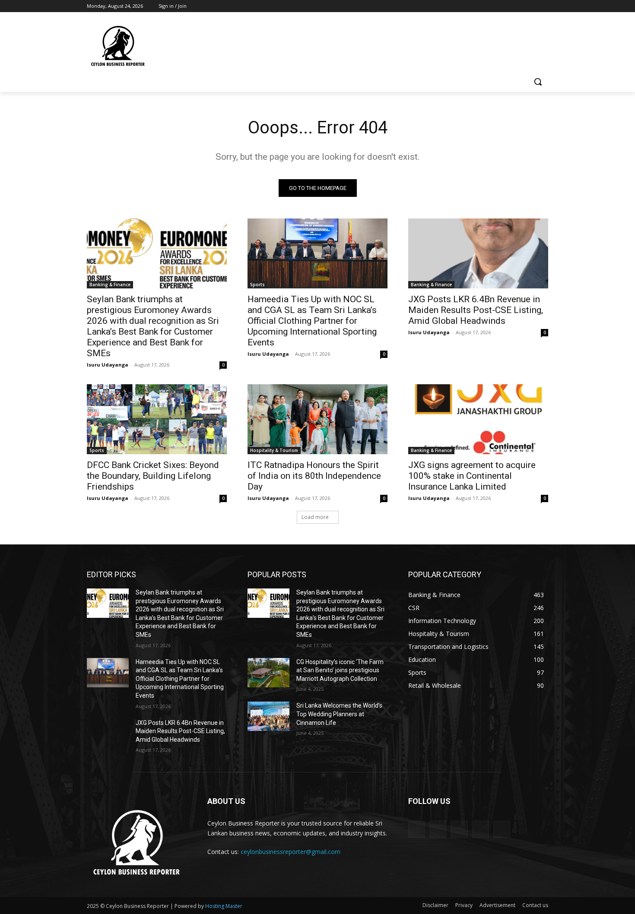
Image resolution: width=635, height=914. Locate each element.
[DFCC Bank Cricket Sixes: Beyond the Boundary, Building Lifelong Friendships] (157, 419)
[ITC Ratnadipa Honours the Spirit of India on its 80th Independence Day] (317, 419)
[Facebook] (495, 6)
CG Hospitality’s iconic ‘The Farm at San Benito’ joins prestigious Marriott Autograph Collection (340, 670)
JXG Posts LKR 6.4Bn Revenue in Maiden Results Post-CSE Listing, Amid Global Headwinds (475, 310)
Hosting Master (223, 906)
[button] (537, 81)
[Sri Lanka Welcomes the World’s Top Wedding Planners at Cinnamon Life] (268, 716)
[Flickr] (459, 829)
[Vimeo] (531, 6)
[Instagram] (507, 6)
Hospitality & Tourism (274, 450)
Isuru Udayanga (107, 364)
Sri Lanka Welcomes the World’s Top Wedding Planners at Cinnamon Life (339, 714)
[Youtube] (543, 6)
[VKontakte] (501, 829)
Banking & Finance (109, 284)
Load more (315, 517)
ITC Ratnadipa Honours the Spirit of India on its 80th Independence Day (314, 476)
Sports (257, 284)
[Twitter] (519, 6)
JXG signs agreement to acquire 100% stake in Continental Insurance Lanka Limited (472, 476)
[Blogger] (416, 829)
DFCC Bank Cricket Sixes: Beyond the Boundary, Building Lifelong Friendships (153, 476)
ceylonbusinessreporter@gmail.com (290, 852)
